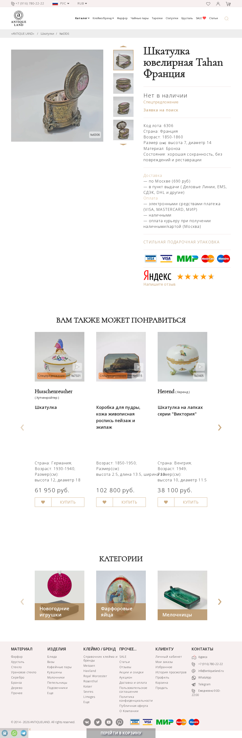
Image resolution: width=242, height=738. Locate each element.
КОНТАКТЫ (202, 649)
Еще (50, 693)
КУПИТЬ (68, 502)
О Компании (129, 711)
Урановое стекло (23, 672)
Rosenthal (90, 681)
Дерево (16, 688)
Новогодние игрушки (54, 611)
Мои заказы (164, 662)
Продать (162, 688)
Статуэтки (172, 18)
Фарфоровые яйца (116, 611)
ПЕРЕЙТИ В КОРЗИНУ (121, 733)
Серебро (17, 677)
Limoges (89, 697)
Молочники (56, 677)
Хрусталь (187, 18)
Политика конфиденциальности (136, 699)
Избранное (164, 667)
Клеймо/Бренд (102, 18)
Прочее (17, 693)
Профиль (162, 677)
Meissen (89, 666)
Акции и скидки (131, 672)
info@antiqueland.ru (211, 671)
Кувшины (54, 672)
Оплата (150, 198)
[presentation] (22, 426)
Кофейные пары (59, 667)
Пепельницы (57, 683)
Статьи (213, 18)
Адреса (202, 657)
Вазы (51, 662)
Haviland (89, 671)
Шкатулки (47, 34)
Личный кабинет (169, 657)
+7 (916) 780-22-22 (210, 664)
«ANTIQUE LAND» (22, 34)
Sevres (88, 692)
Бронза (16, 683)
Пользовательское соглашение (133, 690)
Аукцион (125, 677)
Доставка (152, 175)
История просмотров (171, 672)
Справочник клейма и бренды (100, 658)
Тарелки (157, 18)
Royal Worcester (95, 676)
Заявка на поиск (160, 110)
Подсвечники (57, 688)
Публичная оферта (133, 706)
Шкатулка (46, 407)
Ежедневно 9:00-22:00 (206, 693)
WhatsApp (204, 677)
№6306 (64, 34)
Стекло (16, 667)
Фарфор (122, 18)
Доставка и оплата (133, 683)
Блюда (52, 657)
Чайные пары (140, 18)
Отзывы (125, 667)
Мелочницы (177, 614)
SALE (199, 18)
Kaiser (88, 686)
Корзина (162, 683)
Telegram (204, 684)
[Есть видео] (77, 366)
